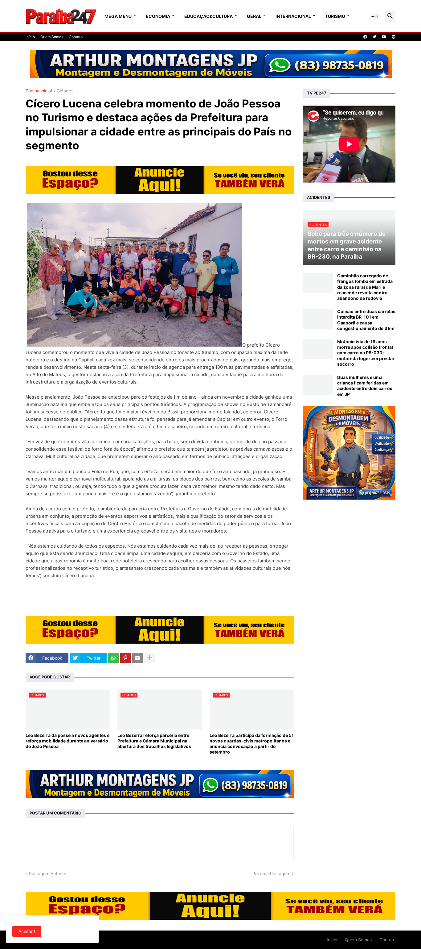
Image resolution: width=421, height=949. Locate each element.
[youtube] (384, 37)
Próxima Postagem (271, 873)
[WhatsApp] (113, 658)
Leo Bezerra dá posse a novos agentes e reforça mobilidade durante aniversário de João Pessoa (67, 741)
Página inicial (39, 91)
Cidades (65, 91)
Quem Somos (51, 36)
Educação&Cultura (208, 16)
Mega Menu (118, 16)
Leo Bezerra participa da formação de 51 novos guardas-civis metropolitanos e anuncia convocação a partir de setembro (252, 744)
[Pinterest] (125, 658)
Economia (158, 16)
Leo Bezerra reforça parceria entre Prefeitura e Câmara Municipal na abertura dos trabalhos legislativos (154, 741)
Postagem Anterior (47, 873)
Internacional (293, 16)
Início (30, 36)
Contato (76, 36)
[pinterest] (393, 37)
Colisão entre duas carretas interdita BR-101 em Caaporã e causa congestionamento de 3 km (366, 320)
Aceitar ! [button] (26, 931)
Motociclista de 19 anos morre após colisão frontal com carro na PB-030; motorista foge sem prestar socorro (365, 353)
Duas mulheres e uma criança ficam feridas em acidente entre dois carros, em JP (365, 386)
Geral (254, 16)
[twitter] (374, 37)
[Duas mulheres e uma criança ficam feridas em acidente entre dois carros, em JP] (318, 385)
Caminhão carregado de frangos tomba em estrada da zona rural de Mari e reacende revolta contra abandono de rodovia (365, 287)
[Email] (137, 658)
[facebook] (365, 37)
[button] (375, 16)
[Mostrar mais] (149, 658)
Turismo (335, 16)
